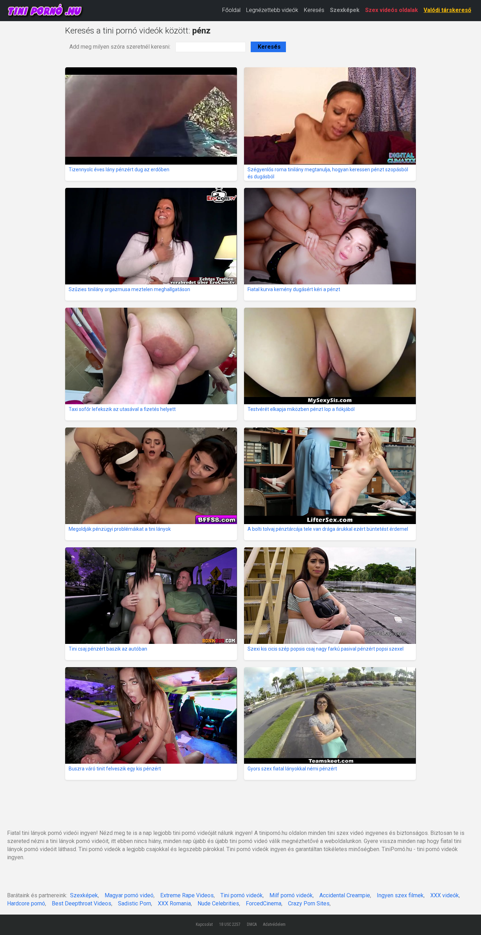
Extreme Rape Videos (187, 895)
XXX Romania (174, 903)
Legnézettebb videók (272, 10)
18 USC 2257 (230, 924)
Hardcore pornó (26, 903)
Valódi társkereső (447, 10)
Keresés (314, 10)
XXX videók (444, 895)
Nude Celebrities (218, 903)
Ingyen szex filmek (400, 895)
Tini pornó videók (241, 895)
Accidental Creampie (344, 895)
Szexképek (345, 10)
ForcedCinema (263, 903)
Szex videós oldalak (391, 10)
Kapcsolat (204, 924)
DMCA (252, 924)
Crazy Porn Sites (309, 903)
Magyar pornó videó (129, 895)
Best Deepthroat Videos (81, 903)
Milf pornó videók (291, 895)
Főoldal (231, 10)
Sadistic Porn (134, 903)
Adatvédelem (274, 924)
